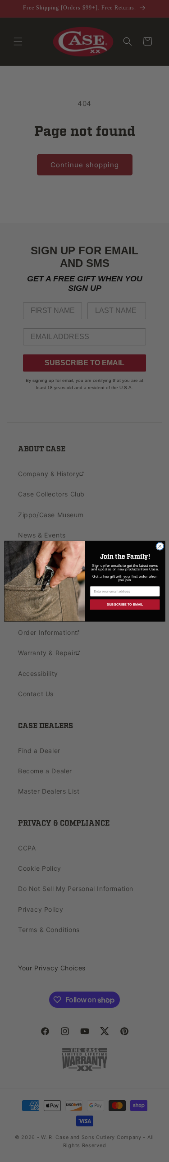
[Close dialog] (159, 546)
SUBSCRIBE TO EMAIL (124, 604)
